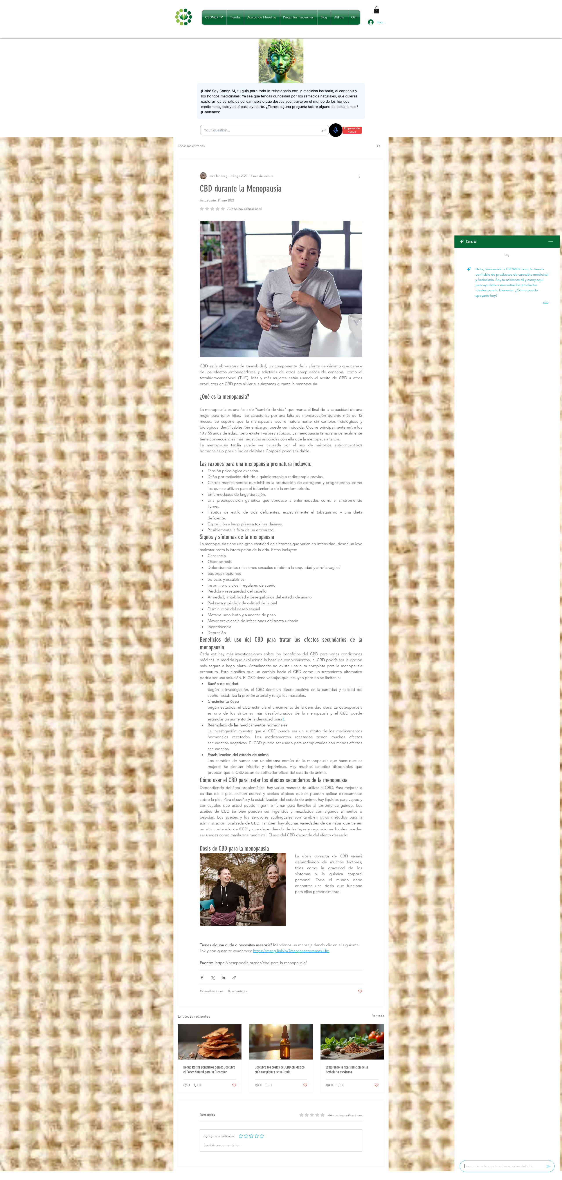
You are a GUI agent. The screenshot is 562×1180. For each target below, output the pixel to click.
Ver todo (378, 1016)
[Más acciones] (359, 175)
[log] (507, 703)
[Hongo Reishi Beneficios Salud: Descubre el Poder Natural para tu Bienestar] (209, 1042)
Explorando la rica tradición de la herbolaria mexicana (347, 1069)
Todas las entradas (191, 146)
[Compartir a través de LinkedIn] (223, 977)
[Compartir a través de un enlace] (234, 977)
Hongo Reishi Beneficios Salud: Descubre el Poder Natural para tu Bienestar (209, 1069)
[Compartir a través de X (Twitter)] (213, 977)
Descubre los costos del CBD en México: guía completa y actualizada (280, 1069)
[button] (377, 9)
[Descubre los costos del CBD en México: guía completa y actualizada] (281, 1042)
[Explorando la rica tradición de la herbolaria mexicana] (352, 1042)
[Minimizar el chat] (550, 241)
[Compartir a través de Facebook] (202, 977)
